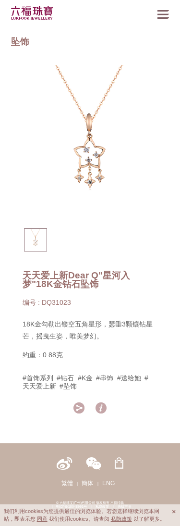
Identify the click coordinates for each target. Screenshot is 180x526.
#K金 (85, 378)
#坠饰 (68, 386)
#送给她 (129, 378)
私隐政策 (121, 519)
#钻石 (65, 378)
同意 (42, 519)
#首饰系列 (38, 378)
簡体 (87, 483)
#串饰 (104, 378)
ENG (108, 483)
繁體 (67, 483)
